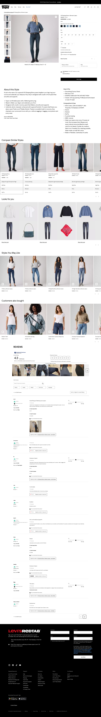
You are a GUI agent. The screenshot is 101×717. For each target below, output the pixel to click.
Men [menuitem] (15, 7)
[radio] (62, 35)
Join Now (83, 657)
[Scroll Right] (98, 196)
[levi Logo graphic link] (5, 7)
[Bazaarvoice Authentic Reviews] (20, 353)
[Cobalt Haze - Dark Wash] (74, 26)
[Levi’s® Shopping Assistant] (88, 7)
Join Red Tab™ (78, 7)
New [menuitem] (12, 7)
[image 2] (27, 61)
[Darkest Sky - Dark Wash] (77, 26)
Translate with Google (33, 589)
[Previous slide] (96, 245)
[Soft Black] (62, 26)
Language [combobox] (50, 387)
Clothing (6, 12)
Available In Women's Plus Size (66, 52)
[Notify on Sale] (91, 7)
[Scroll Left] (96, 196)
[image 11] (40, 61)
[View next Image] (58, 39)
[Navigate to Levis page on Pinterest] (13, 665)
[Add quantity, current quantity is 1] (94, 59)
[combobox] (79, 392)
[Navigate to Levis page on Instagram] (9, 665)
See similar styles (73, 54)
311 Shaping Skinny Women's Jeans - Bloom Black (46, 595)
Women (9, 12)
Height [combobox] (24, 387)
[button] (94, 7)
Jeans (12, 12)
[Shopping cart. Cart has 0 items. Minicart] (98, 7)
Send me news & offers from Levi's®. (58, 641)
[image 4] (30, 61)
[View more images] (7, 61)
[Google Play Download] (13, 698)
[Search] (84, 7)
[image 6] (33, 61)
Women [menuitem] (19, 7)
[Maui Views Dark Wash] (65, 26)
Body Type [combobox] (41, 387)
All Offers (59, 2)
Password (75, 636)
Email (51, 636)
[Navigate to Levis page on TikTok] (16, 665)
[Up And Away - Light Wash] (80, 26)
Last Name (76, 630)
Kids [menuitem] (24, 7)
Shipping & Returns (66, 73)
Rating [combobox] (16, 387)
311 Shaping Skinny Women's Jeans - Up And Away (47, 479)
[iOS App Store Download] (22, 698)
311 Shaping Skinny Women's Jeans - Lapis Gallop (46, 434)
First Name (52, 630)
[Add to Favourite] (56, 17)
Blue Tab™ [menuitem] (28, 7)
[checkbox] (51, 641)
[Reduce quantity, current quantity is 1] (89, 59)
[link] (27, 711)
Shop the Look (5, 242)
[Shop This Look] (3, 284)
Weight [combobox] (32, 387)
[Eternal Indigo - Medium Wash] (68, 26)
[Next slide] (98, 245)
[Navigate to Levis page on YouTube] (20, 665)
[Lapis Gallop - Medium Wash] (71, 26)
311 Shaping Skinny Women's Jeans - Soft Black (46, 610)
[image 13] (43, 61)
